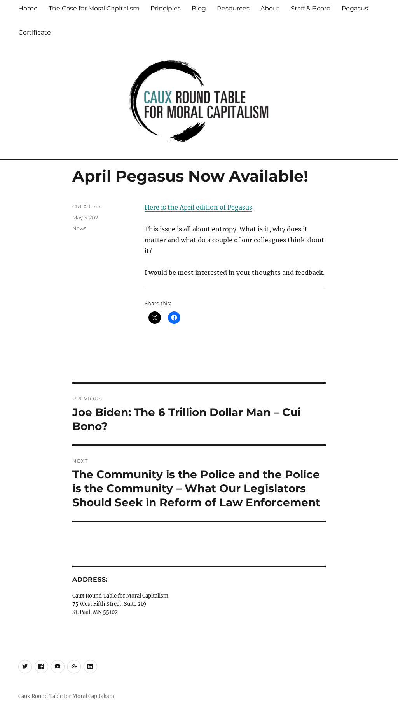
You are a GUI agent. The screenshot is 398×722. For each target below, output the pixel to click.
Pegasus (355, 8)
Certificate (34, 32)
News (79, 228)
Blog (199, 8)
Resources (233, 8)
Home (28, 8)
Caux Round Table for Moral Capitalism (66, 696)
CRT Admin (86, 206)
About (270, 8)
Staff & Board (311, 8)
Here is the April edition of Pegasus (198, 207)
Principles (165, 8)
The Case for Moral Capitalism (94, 8)
